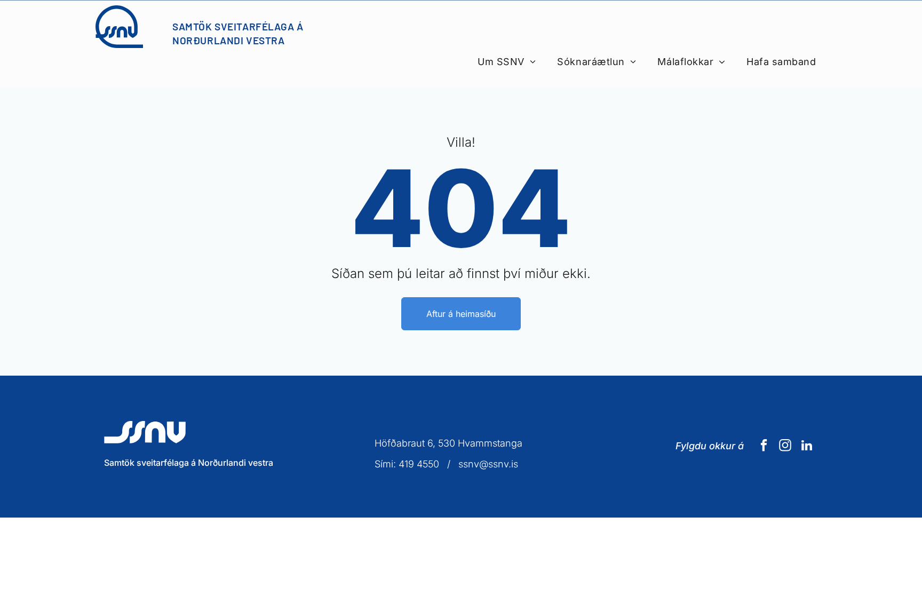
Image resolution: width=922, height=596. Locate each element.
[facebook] (763, 446)
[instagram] (785, 446)
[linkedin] (806, 446)
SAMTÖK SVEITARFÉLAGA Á (238, 26)
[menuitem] (506, 61)
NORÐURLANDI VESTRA (228, 40)
